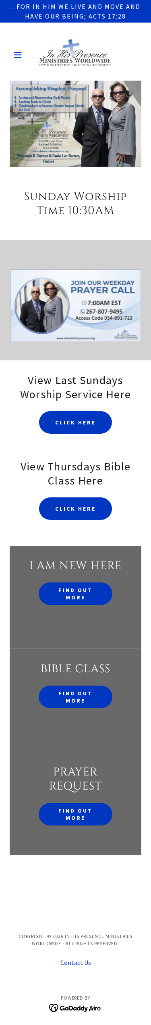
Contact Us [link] (75, 962)
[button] (19, 55)
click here (75, 422)
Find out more (75, 593)
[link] (75, 55)
